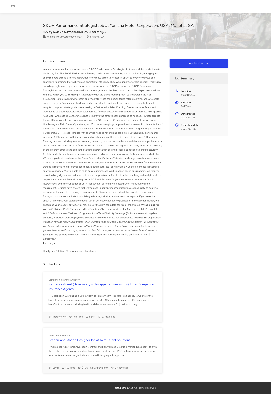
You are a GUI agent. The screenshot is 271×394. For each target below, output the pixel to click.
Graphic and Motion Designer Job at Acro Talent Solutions (89, 340)
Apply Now (196, 63)
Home (12, 6)
